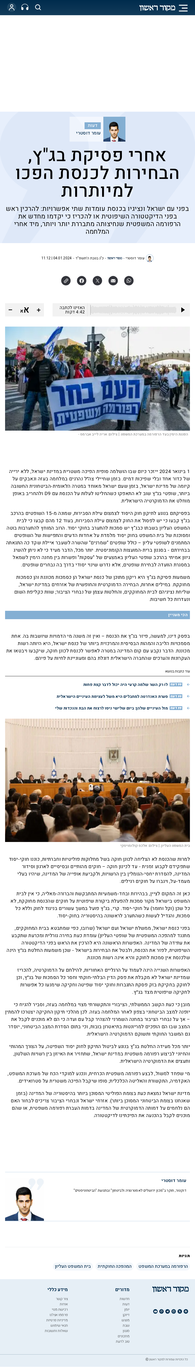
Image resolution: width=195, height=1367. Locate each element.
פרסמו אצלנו (59, 1315)
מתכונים (123, 1336)
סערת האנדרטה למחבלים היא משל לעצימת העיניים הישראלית (112, 697)
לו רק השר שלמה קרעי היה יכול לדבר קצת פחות (125, 685)
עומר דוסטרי (88, 133)
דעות (93, 125)
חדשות (124, 1299)
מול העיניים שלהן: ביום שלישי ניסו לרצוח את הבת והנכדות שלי (111, 708)
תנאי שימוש (59, 1325)
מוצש (125, 1320)
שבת (126, 1325)
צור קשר (62, 1299)
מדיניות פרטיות (57, 1320)
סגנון (126, 1331)
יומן (126, 1309)
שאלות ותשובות (56, 1331)
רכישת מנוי (60, 1309)
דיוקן (126, 1315)
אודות (64, 1304)
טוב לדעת (122, 1341)
